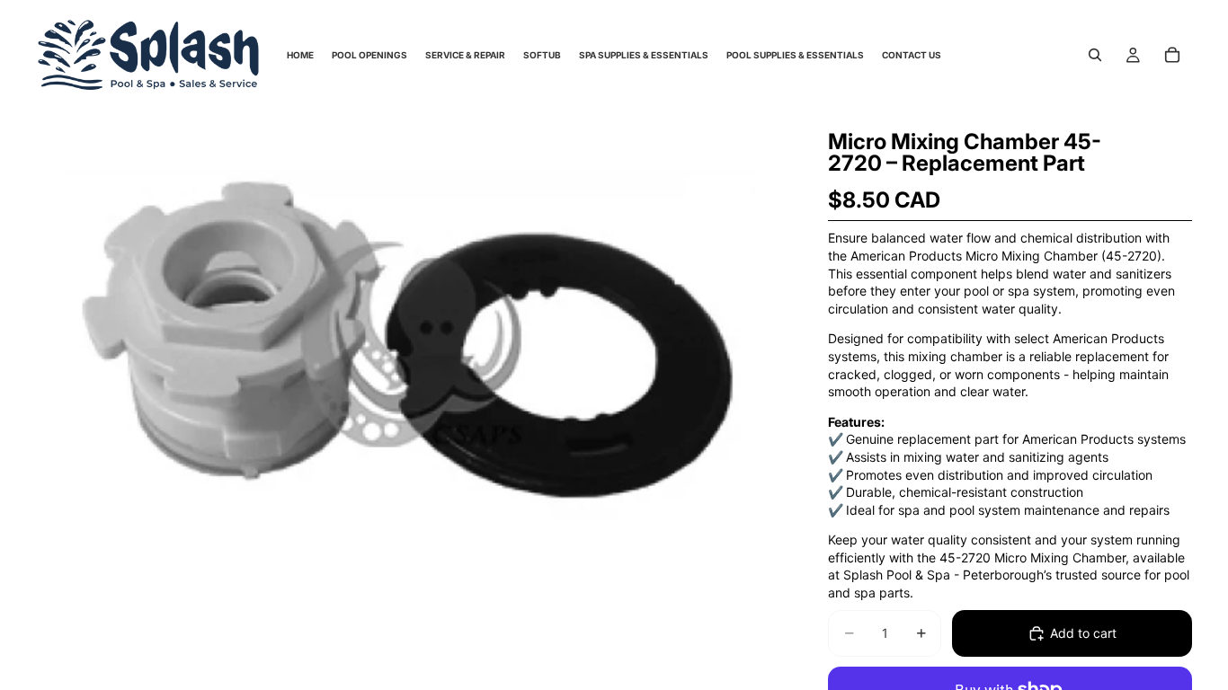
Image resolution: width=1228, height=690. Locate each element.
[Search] (1095, 55)
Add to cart (1083, 633)
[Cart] (1172, 55)
